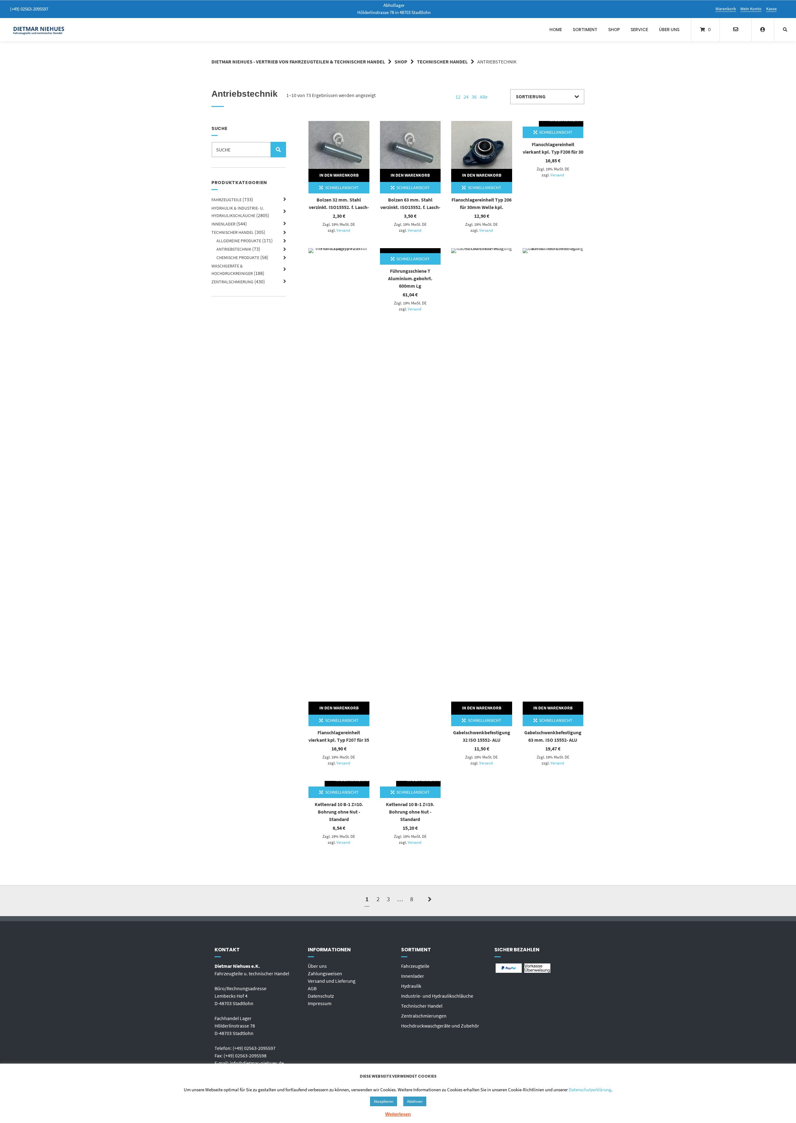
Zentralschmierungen (424, 1016)
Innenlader (223, 224)
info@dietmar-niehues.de (257, 1063)
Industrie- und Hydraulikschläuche (437, 996)
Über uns (669, 29)
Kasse (771, 9)
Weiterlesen (398, 1114)
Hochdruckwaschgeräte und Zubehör (440, 1026)
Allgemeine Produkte (238, 241)
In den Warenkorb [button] (339, 175)
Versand (343, 230)
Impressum (319, 1003)
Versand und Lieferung (331, 981)
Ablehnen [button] (415, 1101)
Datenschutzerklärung (590, 1090)
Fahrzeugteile (226, 199)
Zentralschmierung (232, 282)
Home (555, 29)
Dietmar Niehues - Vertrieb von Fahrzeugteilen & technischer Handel (298, 61)
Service (639, 29)
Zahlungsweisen (325, 973)
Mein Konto (750, 9)
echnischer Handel (423, 1006)
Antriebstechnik (233, 249)
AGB (312, 988)
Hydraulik (411, 986)
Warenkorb (725, 9)
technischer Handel (442, 61)
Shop (614, 29)
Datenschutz (321, 996)
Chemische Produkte (237, 257)
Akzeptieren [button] (383, 1101)
